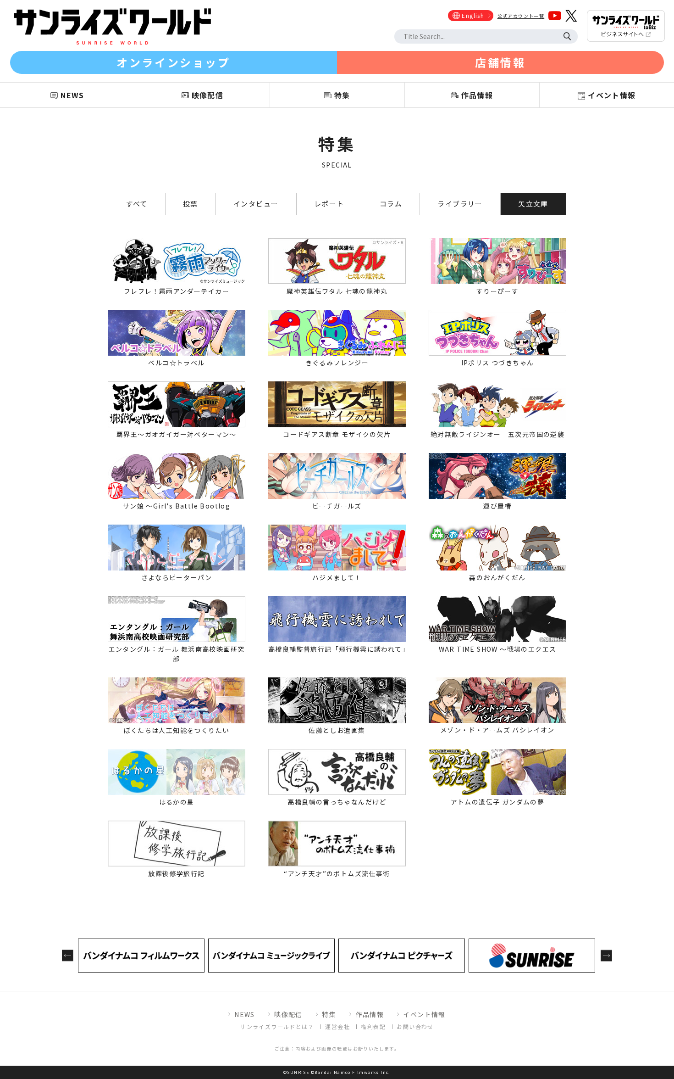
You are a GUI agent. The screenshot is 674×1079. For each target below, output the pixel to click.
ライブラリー (459, 203)
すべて (136, 203)
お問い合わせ (415, 1026)
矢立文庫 (533, 203)
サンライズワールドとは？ (277, 1026)
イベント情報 (424, 1014)
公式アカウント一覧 (521, 15)
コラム (391, 203)
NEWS (244, 1014)
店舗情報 (500, 62)
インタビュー (255, 203)
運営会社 (337, 1026)
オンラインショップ (173, 62)
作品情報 (369, 1014)
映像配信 (288, 1014)
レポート (329, 203)
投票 (190, 203)
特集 (329, 1014)
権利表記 (373, 1026)
